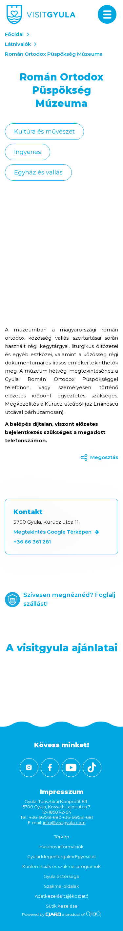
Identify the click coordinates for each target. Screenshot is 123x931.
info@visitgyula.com (64, 822)
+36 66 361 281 (32, 542)
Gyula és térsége (61, 876)
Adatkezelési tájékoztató (62, 896)
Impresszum (61, 792)
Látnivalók (18, 44)
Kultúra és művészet (44, 131)
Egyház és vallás (38, 172)
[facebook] (50, 767)
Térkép (61, 836)
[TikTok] (92, 767)
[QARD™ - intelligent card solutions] (53, 914)
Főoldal (14, 34)
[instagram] (29, 767)
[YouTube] (71, 767)
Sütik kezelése (61, 906)
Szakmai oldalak (61, 886)
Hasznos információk (61, 846)
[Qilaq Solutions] (93, 914)
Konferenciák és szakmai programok (61, 866)
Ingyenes (27, 152)
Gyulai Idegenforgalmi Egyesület (61, 856)
